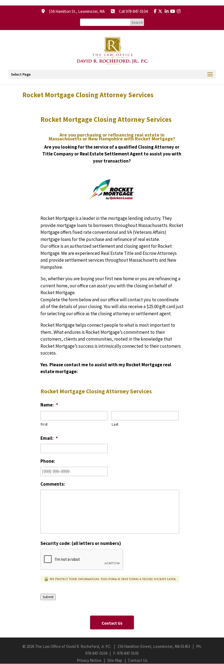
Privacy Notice (89, 660)
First (44, 424)
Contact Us (138, 660)
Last (115, 424)
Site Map (114, 660)
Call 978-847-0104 (132, 11)
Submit (48, 597)
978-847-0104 (96, 653)
